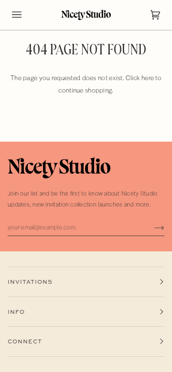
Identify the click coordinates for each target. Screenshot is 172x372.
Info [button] (16, 312)
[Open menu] (26, 14)
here (147, 77)
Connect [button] (25, 341)
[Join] (151, 227)
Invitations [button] (30, 282)
